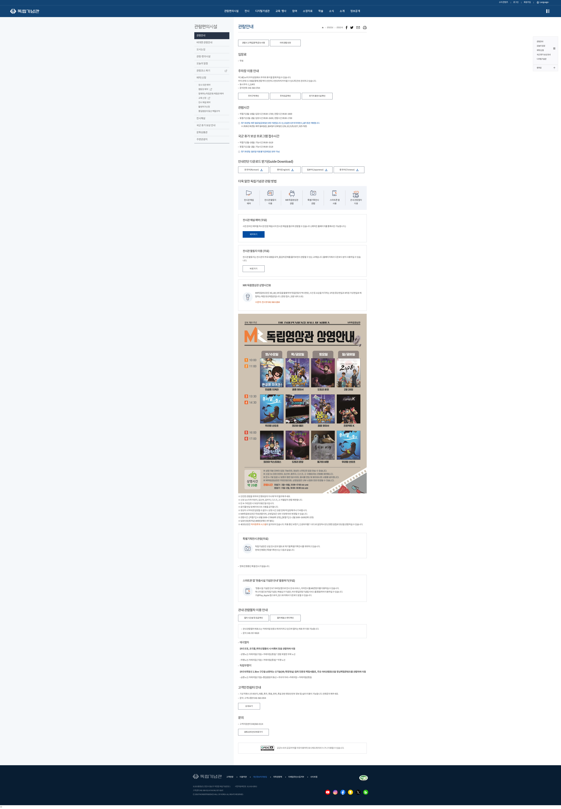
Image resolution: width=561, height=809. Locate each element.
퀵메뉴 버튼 (554, 48)
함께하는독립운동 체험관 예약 (211, 94)
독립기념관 (24, 11)
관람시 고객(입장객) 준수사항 (253, 43)
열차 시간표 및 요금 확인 (253, 618)
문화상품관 (201, 132)
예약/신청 (540, 50)
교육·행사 (281, 11)
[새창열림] (346, 27)
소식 (331, 11)
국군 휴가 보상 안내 (543, 55)
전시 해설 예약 (204, 102)
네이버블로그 (365, 792)
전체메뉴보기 (548, 11)
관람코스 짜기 (203, 70)
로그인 (515, 2)
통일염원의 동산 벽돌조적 (209, 111)
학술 (320, 11)
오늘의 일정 (541, 46)
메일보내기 (358, 27)
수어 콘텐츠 (503, 2)
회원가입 (527, 2)
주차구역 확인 (253, 96)
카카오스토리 (350, 792)
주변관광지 (201, 139)
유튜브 (327, 792)
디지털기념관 (262, 11)
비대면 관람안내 (204, 42)
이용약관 (243, 777)
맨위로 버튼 (554, 68)
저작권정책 (277, 777)
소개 (342, 11)
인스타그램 (335, 792)
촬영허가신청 (204, 107)
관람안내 (540, 42)
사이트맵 (313, 777)
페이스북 (342, 792)
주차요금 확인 (285, 96)
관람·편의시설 (203, 56)
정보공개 (355, 11)
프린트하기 (365, 27)
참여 (294, 11)
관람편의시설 (231, 11)
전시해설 (200, 118)
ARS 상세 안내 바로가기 (253, 732)
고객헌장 (229, 777)
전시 (247, 11)
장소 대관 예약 (204, 85)
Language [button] (544, 2)
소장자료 (307, 11)
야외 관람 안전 (285, 43)
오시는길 (200, 49)
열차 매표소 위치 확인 (285, 618)
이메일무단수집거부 (296, 777)
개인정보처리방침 (260, 777)
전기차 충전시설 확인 (317, 96)
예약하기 (253, 234)
